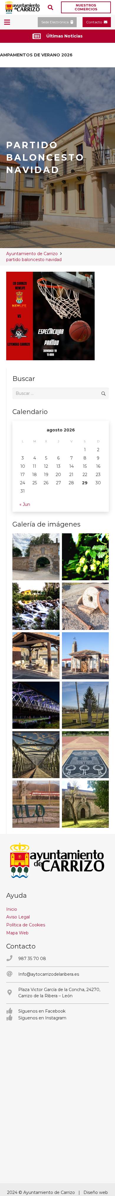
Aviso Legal (18, 917)
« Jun (24, 504)
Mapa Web (17, 933)
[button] (50, 7)
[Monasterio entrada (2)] (85, 804)
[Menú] (7, 22)
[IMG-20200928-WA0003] (36, 557)
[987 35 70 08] (12, 958)
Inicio (11, 909)
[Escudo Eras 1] (85, 754)
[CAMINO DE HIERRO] (36, 754)
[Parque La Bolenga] (85, 705)
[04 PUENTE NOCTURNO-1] (36, 705)
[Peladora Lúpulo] (36, 804)
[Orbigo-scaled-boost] (36, 606)
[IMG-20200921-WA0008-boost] (85, 557)
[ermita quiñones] (85, 656)
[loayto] (22, 7)
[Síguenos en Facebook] (12, 1011)
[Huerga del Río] (36, 656)
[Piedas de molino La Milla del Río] (85, 606)
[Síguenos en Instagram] (12, 1018)
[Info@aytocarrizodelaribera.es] (12, 974)
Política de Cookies (25, 925)
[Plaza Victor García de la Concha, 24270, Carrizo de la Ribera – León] (12, 993)
